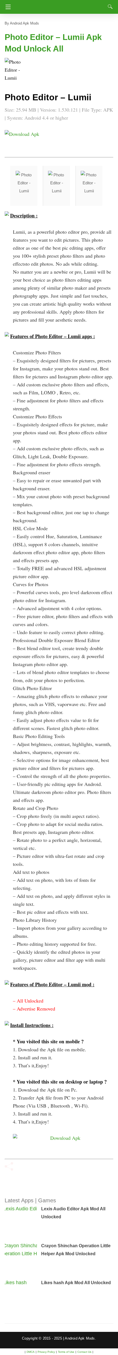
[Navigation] (6, 7)
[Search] (109, 6)
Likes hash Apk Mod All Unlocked (76, 1282)
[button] (16, 69)
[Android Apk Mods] (60, 5)
